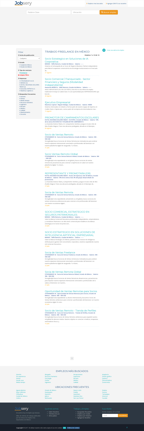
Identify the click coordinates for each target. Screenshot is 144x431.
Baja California (20, 392)
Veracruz (105, 396)
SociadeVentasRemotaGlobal (63, 271)
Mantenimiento (25, 112)
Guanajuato (48, 392)
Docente (23, 114)
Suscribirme (123, 415)
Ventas (22, 98)
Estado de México (26, 67)
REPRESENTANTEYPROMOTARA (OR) (68, 173)
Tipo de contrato (25, 70)
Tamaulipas (106, 394)
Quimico (104, 378)
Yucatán (104, 398)
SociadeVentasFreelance (60, 252)
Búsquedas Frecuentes (27, 94)
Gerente (23, 96)
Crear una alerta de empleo (115, 50)
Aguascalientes (21, 390)
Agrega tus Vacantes (83, 418)
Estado (21, 62)
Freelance (23, 73)
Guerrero (48, 394)
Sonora (104, 392)
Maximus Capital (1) (26, 91)
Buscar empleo (109, 12)
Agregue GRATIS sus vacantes (116, 3)
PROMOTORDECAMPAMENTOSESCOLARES (72, 117)
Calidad (22, 110)
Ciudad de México (26, 65)
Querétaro (76, 394)
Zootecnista (106, 382)
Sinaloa (104, 390)
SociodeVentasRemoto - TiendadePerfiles (70, 310)
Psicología (48, 378)
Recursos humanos (26, 102)
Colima (18, 398)
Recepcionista (77, 374)
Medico (22, 108)
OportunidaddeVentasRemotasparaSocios (71, 291)
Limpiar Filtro (24, 75)
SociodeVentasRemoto (59, 134)
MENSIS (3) (24, 83)
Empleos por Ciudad (83, 414)
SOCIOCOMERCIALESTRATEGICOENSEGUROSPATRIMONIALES (67, 213)
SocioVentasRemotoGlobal (61, 154)
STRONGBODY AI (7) (27, 81)
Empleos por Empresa (84, 416)
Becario (22, 106)
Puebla (75, 392)
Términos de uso (54, 414)
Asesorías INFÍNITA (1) (27, 89)
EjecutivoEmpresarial (57, 102)
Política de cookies (73, 428)
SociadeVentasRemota (59, 192)
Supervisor (76, 376)
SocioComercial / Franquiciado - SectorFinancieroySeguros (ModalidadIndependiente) (67, 82)
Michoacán (48, 398)
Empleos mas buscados (95, 3)
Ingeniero (23, 104)
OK (64, 428)
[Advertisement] (72, 31)
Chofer (47, 380)
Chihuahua (19, 394)
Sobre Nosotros (54, 412)
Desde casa (20, 380)
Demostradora (107, 380)
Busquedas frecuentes (84, 412)
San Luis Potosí (78, 398)
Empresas (22, 78)
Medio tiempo (24, 100)
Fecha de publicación (26, 55)
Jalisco (47, 396)
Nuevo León (77, 390)
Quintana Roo (77, 396)
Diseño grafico (106, 376)
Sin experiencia (21, 376)
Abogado (48, 374)
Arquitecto (105, 374)
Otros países (53, 416)
